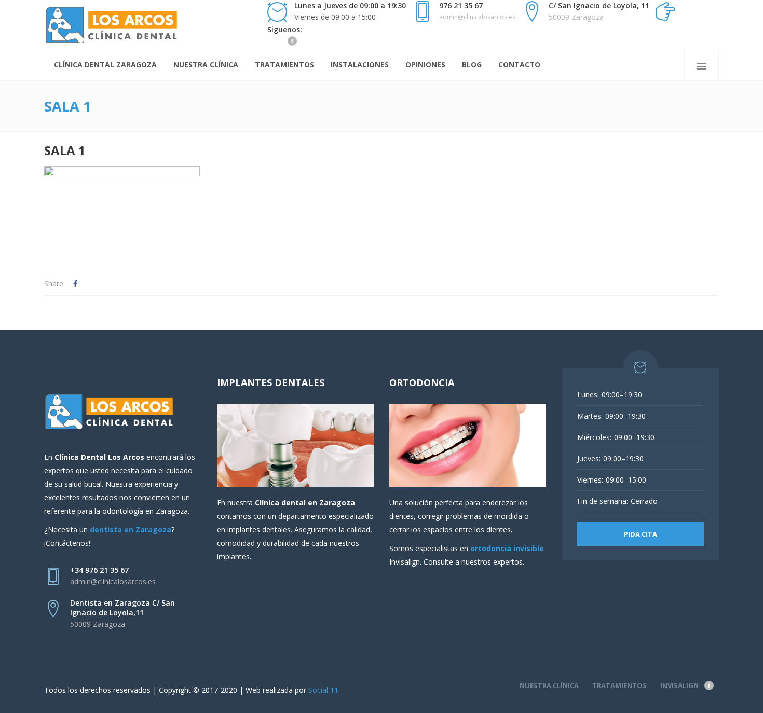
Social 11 (323, 690)
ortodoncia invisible (507, 548)
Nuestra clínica (549, 685)
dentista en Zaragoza (130, 529)
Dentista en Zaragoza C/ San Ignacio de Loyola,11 (122, 607)
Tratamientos (619, 685)
